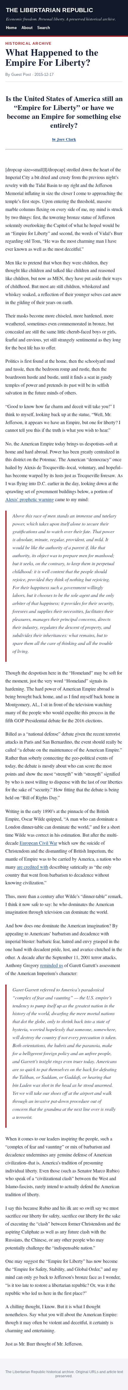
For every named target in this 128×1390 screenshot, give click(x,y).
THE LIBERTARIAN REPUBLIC (49, 10)
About (26, 27)
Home (11, 27)
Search (43, 27)
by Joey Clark (64, 139)
